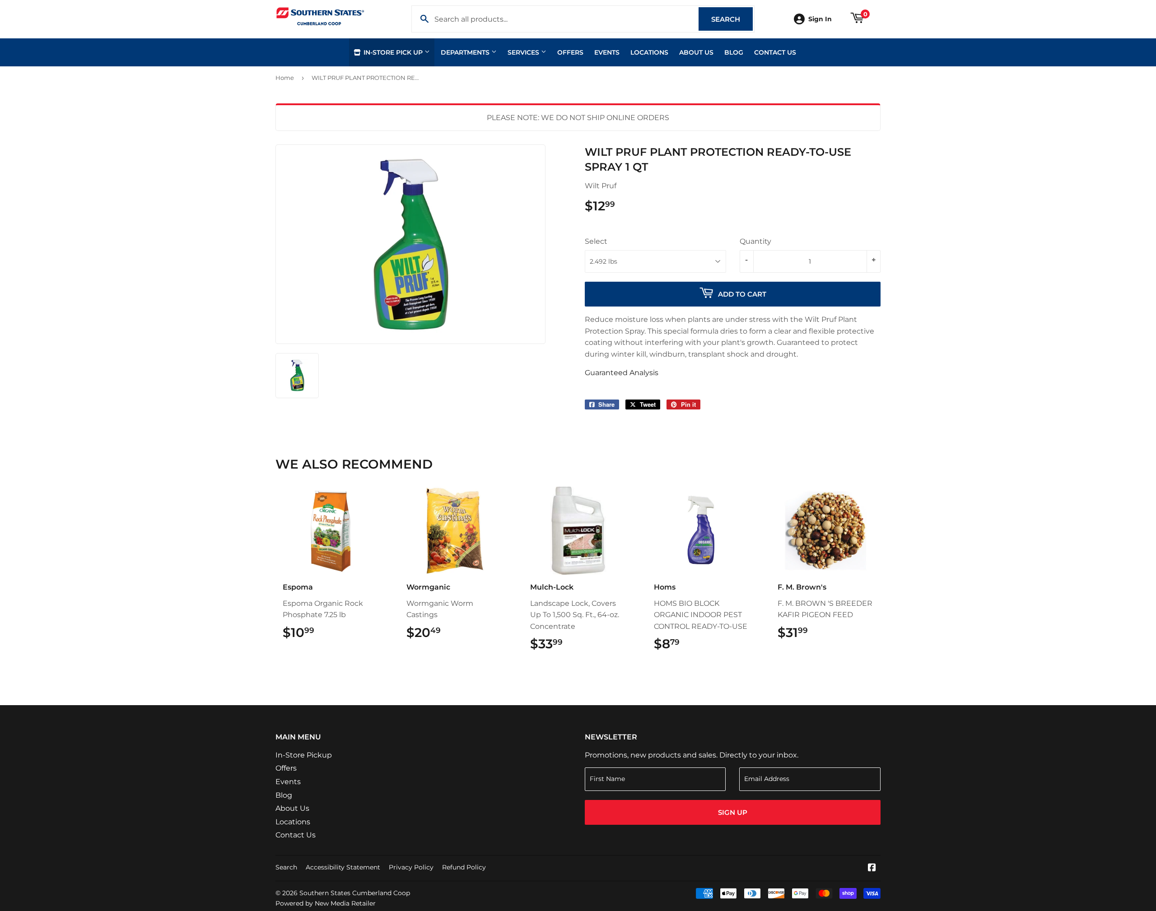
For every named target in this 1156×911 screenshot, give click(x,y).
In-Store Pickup (303, 755)
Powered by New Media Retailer (325, 903)
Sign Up (732, 812)
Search (732, 19)
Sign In (820, 19)
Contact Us (775, 52)
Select (596, 241)
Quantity (755, 241)
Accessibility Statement (343, 867)
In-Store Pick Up (393, 52)
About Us (696, 52)
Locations (649, 52)
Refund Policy (464, 867)
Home (284, 77)
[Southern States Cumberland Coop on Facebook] (872, 868)
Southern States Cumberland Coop (354, 893)
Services (524, 52)
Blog (733, 52)
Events (607, 52)
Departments (466, 52)
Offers (570, 52)
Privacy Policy (411, 867)
